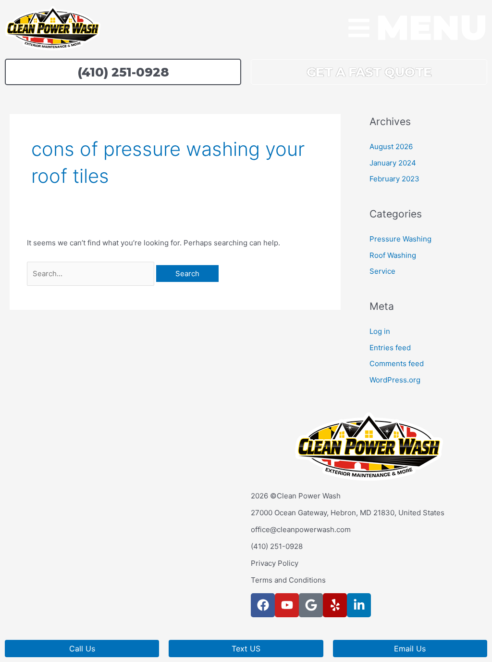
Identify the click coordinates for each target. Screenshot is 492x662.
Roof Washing (392, 255)
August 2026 (391, 146)
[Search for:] (91, 273)
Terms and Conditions (288, 580)
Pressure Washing (400, 238)
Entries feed (390, 347)
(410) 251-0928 (277, 546)
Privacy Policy (274, 563)
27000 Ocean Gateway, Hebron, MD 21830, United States (347, 512)
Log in (379, 331)
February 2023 (394, 178)
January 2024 (392, 162)
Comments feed (396, 363)
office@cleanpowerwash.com (301, 529)
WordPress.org (394, 379)
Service (382, 271)
